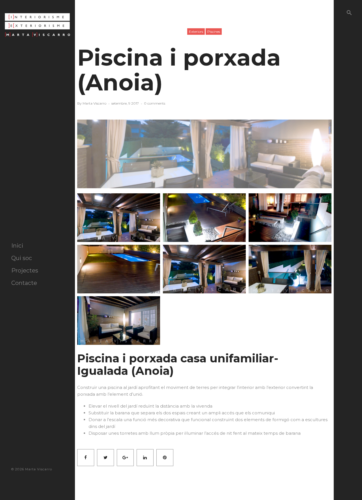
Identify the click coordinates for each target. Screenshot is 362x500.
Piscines (213, 31)
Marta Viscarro (94, 103)
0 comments (154, 103)
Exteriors (196, 31)
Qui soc (21, 258)
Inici (17, 245)
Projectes (24, 270)
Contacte (24, 283)
